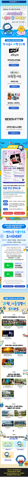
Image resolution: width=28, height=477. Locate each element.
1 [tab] (13, 430)
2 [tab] (15, 430)
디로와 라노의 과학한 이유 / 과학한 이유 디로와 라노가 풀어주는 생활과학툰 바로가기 (14, 86)
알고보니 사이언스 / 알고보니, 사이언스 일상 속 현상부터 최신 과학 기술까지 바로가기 (14, 108)
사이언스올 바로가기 (14, 2)
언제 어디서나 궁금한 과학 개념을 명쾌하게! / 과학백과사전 (8, 446)
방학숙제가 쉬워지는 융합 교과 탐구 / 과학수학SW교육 (20, 446)
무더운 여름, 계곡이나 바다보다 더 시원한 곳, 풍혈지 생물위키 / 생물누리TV (8, 395)
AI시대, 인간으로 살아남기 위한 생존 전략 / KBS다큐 (8, 335)
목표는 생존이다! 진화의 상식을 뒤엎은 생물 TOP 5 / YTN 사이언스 (8, 384)
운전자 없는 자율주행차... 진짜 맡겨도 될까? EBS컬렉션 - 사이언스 (20, 324)
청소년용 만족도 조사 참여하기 (19, 286)
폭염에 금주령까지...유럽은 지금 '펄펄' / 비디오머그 (20, 352)
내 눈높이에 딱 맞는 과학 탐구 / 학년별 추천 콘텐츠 (8, 457)
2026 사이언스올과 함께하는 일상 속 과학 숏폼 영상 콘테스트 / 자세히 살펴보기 (8, 213)
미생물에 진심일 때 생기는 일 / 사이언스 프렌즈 (20, 384)
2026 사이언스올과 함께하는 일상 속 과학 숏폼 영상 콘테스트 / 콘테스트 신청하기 (19, 213)
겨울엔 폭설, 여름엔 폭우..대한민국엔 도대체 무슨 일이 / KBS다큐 (8, 352)
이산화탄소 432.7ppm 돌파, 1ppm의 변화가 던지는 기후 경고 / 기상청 (8, 364)
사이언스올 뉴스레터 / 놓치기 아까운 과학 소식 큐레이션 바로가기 (14, 132)
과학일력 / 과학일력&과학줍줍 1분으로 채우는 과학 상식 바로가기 (14, 65)
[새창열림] (8, 414)
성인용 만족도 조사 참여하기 (8, 286)
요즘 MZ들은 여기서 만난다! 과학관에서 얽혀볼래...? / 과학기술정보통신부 (8, 324)
